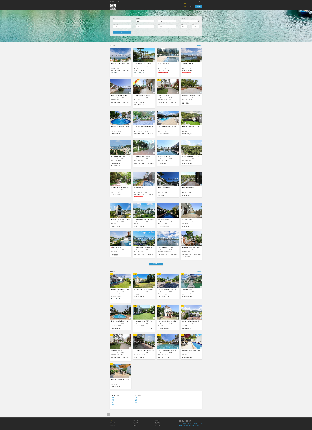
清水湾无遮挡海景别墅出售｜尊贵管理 (144, 350)
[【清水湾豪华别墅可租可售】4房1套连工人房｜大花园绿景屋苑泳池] (120, 118)
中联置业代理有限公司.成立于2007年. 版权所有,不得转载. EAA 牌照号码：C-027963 (190, 424)
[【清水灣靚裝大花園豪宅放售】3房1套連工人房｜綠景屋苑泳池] (168, 118)
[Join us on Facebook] (187, 421)
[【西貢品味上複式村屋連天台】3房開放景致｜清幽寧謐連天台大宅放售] (191, 118)
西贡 (136, 395)
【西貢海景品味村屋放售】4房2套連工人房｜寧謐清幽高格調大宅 (151, 219)
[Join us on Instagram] (183, 421)
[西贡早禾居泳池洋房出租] (191, 179)
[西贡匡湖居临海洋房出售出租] (168, 238)
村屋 (113, 404)
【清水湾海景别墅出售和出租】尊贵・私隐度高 (123, 64)
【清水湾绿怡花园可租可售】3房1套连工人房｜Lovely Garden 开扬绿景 (152, 127)
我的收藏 (135, 423)
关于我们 (157, 420)
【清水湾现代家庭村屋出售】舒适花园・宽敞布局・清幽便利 (126, 380)
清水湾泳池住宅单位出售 (164, 64)
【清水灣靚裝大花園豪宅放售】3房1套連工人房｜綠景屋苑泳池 (174, 127)
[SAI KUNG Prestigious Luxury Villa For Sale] (191, 147)
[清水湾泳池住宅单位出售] (168, 55)
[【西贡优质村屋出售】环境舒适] (144, 86)
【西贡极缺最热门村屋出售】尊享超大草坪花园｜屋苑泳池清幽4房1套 (175, 321)
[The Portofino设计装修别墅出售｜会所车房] (120, 147)
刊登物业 (199, 6)
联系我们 (112, 423)
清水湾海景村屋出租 (116, 247)
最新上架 (135, 420)
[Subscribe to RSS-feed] (190, 421)
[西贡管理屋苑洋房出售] (168, 210)
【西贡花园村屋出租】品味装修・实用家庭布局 (146, 156)
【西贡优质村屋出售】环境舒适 (142, 95)
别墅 (113, 400)
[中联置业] (113, 6)
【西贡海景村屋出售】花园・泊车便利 (191, 247)
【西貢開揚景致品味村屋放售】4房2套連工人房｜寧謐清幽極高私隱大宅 (129, 219)
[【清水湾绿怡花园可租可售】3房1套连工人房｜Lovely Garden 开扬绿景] (144, 118)
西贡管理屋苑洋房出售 (163, 219)
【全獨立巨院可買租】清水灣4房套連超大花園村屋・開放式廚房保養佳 (152, 321)
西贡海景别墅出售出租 (163, 95)
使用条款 (157, 423)
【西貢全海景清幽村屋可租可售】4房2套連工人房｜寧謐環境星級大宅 (152, 247)
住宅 (113, 398)
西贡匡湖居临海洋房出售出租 (165, 247)
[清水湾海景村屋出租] (120, 238)
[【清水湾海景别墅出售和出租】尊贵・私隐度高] (120, 55)
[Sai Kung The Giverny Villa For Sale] (120, 179)
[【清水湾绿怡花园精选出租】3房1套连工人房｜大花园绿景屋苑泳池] (191, 86)
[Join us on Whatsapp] (180, 421)
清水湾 (114, 395)
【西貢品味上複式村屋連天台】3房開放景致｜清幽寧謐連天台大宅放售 (200, 127)
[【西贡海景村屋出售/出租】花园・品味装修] (120, 86)
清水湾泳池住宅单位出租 (164, 156)
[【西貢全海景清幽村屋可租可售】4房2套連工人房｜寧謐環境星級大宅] (144, 238)
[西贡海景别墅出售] (144, 179)
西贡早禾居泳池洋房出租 (188, 187)
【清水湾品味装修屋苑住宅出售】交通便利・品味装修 (171, 350)
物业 (191, 6)
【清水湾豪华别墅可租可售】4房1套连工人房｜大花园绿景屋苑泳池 (128, 127)
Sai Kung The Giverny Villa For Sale (120, 187)
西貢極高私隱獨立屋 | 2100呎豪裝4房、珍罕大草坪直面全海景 (150, 289)
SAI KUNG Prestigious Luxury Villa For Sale (193, 156)
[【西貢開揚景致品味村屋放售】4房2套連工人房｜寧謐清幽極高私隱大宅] (120, 210)
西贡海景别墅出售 (138, 187)
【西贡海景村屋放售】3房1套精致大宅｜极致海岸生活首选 (149, 64)
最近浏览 (135, 425)
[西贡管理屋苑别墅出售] (191, 55)
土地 (113, 402)
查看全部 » (199, 45)
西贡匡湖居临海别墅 (187, 289)
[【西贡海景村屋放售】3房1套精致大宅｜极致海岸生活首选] (144, 55)
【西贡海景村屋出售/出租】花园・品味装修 (122, 95)
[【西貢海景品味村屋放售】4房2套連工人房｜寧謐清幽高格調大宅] (144, 210)
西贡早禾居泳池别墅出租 (164, 187)
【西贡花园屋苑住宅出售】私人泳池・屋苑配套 (123, 289)
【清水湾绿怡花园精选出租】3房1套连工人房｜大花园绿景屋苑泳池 (199, 95)
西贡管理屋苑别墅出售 (187, 64)
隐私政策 (112, 425)
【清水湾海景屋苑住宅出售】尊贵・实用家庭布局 (123, 321)
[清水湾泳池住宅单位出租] (168, 147)
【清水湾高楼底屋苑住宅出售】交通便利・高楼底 (170, 289)
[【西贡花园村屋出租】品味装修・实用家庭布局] (144, 147)
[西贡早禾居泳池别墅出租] (168, 179)
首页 (185, 6)
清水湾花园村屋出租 (187, 219)
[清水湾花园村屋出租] (191, 210)
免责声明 (157, 425)
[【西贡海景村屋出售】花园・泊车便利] (191, 238)
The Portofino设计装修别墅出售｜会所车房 (122, 156)
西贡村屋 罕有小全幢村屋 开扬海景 (190, 321)
